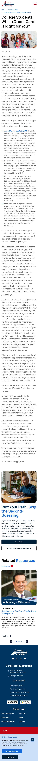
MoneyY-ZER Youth (13, 9)
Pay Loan (22, 713)
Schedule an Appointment (18, 689)
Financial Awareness (7, 608)
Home (2, 9)
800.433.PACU (14, 692)
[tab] (16, 641)
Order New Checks (8, 722)
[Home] (7, 3)
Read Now (4, 636)
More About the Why (12, 751)
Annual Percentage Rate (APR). (16, 131)
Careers (22, 722)
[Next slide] (27, 641)
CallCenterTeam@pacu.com (18, 695)
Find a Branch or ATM (16, 686)
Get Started (5, 566)
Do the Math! (19, 542)
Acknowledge (10, 757)
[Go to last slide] (11, 641)
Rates (21, 717)
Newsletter (5, 717)
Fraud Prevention (7, 713)
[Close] (32, 739)
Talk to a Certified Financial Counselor (19, 548)
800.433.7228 (25, 692)
